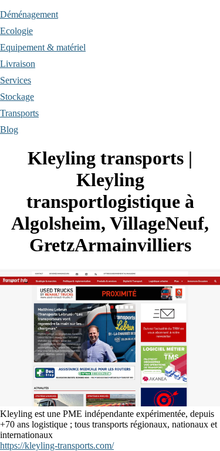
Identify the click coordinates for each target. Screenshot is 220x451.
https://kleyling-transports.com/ (57, 445)
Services (15, 80)
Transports (19, 113)
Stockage (17, 97)
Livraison (17, 64)
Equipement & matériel (43, 47)
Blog (9, 129)
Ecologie (16, 31)
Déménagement (29, 14)
